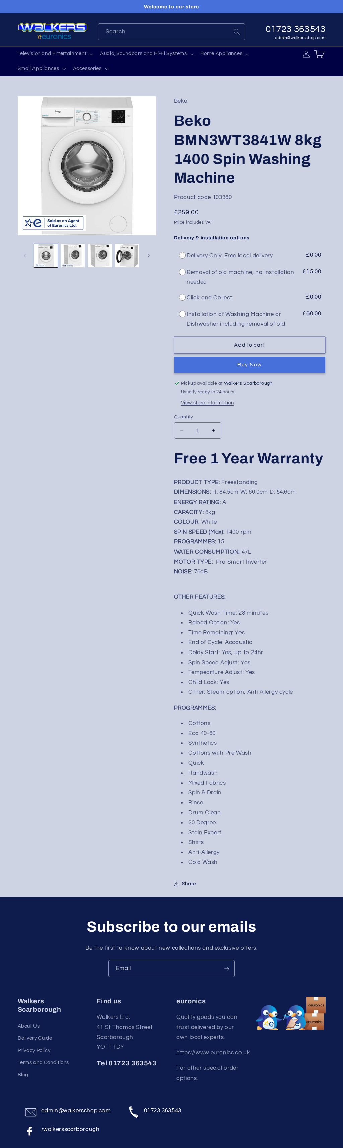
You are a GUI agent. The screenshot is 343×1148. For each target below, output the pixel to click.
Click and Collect (209, 298)
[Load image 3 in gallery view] (100, 255)
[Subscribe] (226, 968)
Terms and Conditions (43, 1062)
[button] (54, 54)
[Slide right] (148, 255)
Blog (23, 1074)
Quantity (183, 417)
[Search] (237, 31)
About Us (29, 1026)
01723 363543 (162, 1111)
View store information (207, 402)
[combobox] (171, 32)
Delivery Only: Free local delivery (230, 256)
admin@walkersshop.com (300, 38)
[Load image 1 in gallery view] (46, 255)
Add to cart (249, 345)
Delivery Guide (35, 1038)
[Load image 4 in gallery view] (127, 255)
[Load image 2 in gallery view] (73, 255)
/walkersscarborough (70, 1129)
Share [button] (189, 883)
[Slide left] (25, 255)
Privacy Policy (34, 1050)
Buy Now (249, 364)
